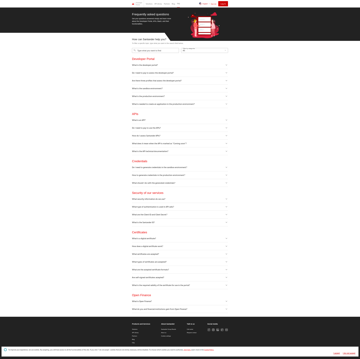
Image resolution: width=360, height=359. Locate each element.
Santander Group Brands (168, 329)
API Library (158, 4)
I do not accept (349, 353)
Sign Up (213, 4)
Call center (190, 329)
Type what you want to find (149, 50)
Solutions (149, 4)
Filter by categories (189, 48)
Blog (173, 4)
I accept (336, 353)
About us (163, 332)
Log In (223, 3)
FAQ (178, 3)
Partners (167, 4)
